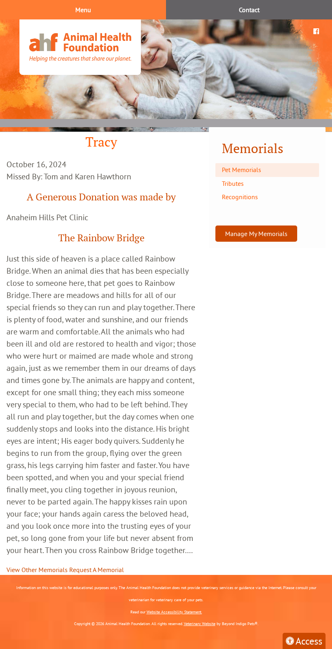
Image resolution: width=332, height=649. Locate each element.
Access (309, 641)
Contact (249, 10)
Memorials (252, 148)
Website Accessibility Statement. (174, 612)
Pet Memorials (241, 170)
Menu (83, 10)
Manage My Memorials (256, 234)
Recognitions (240, 197)
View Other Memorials (37, 570)
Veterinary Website (199, 623)
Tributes (233, 183)
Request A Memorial (96, 570)
